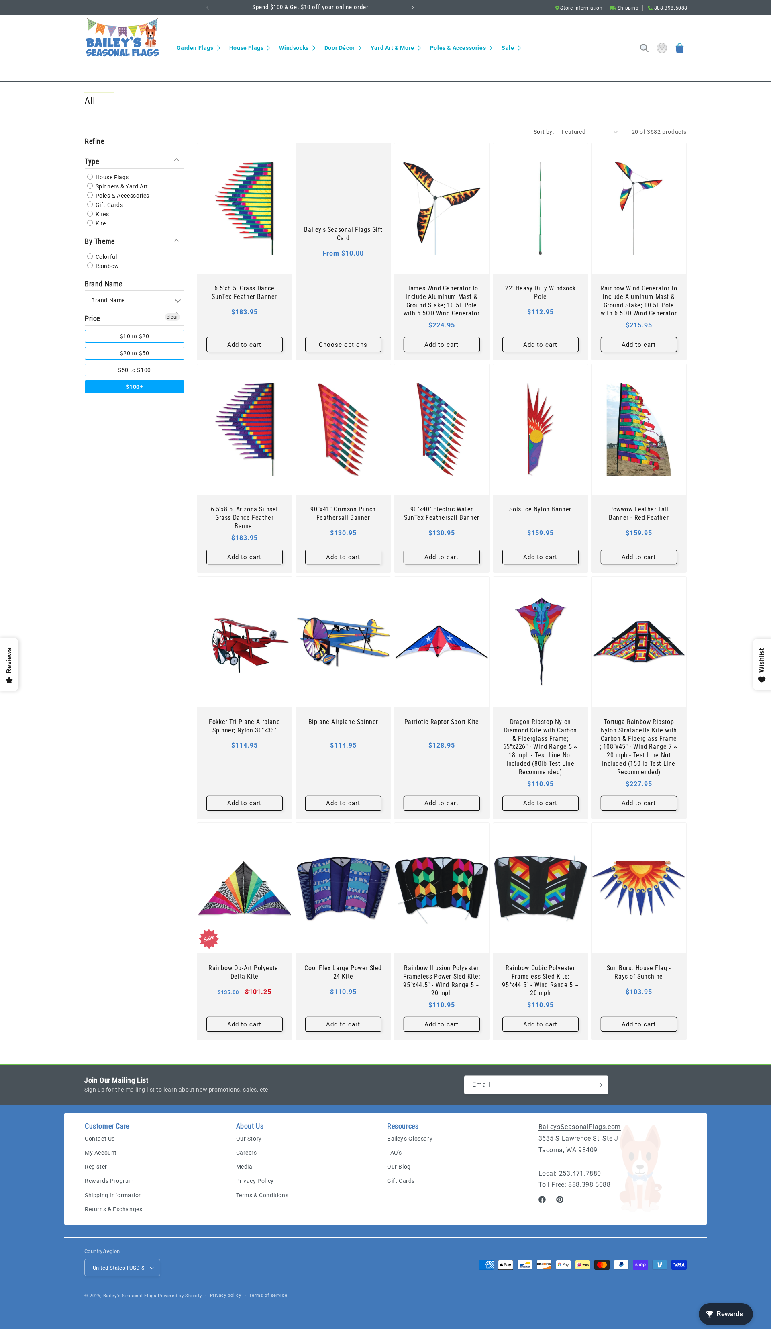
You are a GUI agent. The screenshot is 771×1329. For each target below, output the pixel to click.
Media (244, 1166)
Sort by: (544, 132)
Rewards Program (109, 1181)
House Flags (111, 177)
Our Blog (399, 1166)
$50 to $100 (134, 369)
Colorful (105, 257)
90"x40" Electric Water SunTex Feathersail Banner (441, 513)
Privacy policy (225, 1295)
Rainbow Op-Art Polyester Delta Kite (244, 972)
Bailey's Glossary (409, 1138)
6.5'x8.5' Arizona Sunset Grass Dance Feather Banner (244, 517)
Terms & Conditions (262, 1195)
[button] (198, 47)
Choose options (343, 344)
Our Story (249, 1138)
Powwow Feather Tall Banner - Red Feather (639, 513)
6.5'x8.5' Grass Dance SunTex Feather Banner (244, 292)
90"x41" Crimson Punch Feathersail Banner (343, 513)
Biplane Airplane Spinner (343, 722)
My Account (101, 1152)
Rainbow (106, 266)
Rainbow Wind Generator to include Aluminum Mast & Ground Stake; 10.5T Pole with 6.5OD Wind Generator (639, 300)
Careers (246, 1152)
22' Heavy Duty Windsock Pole (540, 292)
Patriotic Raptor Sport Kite (441, 722)
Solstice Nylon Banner (540, 509)
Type (92, 161)
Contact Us (100, 1138)
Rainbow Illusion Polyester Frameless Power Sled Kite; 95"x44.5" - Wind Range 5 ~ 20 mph (441, 980)
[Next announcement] (413, 7)
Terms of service (268, 1295)
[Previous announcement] (207, 7)
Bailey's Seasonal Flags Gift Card (343, 234)
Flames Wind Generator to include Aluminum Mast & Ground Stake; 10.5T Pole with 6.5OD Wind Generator (441, 300)
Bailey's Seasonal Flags (130, 1295)
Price (92, 318)
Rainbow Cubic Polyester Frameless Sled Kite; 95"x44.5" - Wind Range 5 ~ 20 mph (540, 980)
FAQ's (394, 1152)
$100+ (134, 386)
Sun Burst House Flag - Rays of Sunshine (639, 972)
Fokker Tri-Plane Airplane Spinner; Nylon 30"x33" (244, 726)
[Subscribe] (599, 1084)
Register (96, 1166)
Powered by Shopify (180, 1295)
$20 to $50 (134, 353)
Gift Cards (108, 204)
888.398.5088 (589, 1184)
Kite (100, 223)
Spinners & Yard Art (121, 186)
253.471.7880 (580, 1173)
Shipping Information (113, 1195)
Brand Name (103, 284)
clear (172, 317)
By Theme (100, 241)
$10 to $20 (134, 336)
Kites (101, 214)
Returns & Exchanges (113, 1209)
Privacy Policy (255, 1181)
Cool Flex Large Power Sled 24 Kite (343, 972)
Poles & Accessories (121, 195)
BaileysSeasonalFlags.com (579, 1127)
